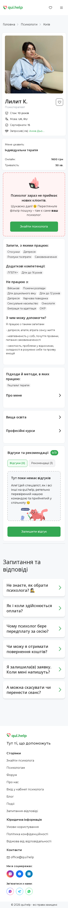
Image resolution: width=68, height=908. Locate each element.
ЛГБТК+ (12, 272)
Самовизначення (46, 257)
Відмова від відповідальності (29, 841)
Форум (12, 775)
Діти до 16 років (32, 272)
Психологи (29, 24)
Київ (46, 24)
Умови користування (23, 827)
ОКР (43, 308)
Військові (13, 288)
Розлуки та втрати (19, 257)
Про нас (13, 782)
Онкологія (48, 303)
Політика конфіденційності (27, 834)
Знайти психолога (34, 226)
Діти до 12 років (50, 293)
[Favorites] (50, 7)
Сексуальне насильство (22, 303)
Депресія (29, 251)
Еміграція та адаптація (21, 308)
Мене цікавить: (14, 144)
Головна (9, 24)
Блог (10, 796)
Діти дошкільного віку (21, 293)
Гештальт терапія (18, 385)
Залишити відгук (34, 531)
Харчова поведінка (35, 298)
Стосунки (13, 251)
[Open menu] (61, 7)
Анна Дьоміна (37, 131)
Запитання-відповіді (22, 811)
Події (10, 804)
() (17, 463)
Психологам (16, 767)
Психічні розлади (34, 288)
